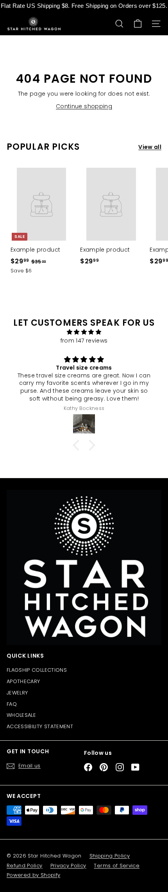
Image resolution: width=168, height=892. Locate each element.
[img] (84, 332)
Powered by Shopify (33, 875)
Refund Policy (25, 865)
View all (149, 147)
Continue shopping (84, 106)
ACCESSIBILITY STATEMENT (40, 726)
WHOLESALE (21, 715)
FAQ (12, 704)
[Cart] (138, 23)
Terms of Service (116, 865)
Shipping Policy (109, 855)
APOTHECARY (23, 681)
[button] (78, 445)
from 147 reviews (84, 340)
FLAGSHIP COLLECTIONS (37, 670)
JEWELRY (17, 692)
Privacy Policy (68, 865)
